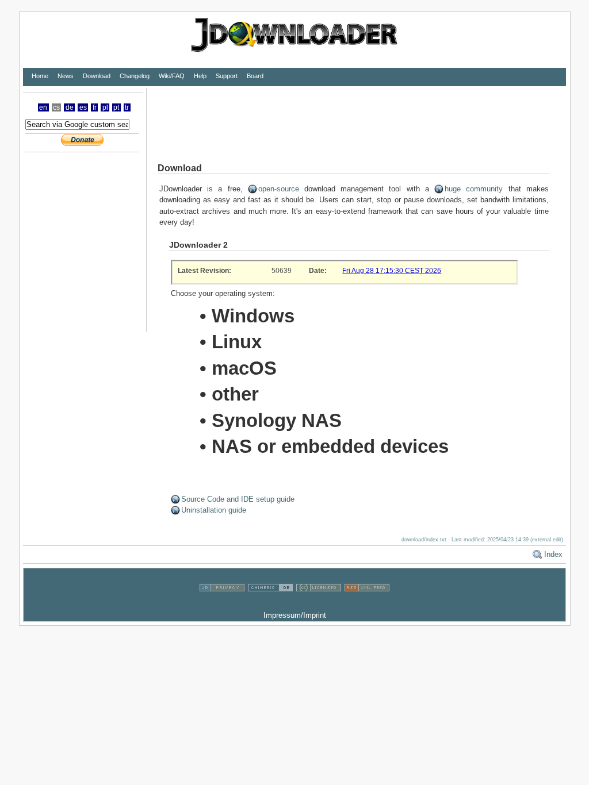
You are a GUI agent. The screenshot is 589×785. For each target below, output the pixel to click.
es (83, 107)
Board (255, 75)
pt (116, 107)
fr (95, 107)
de (70, 107)
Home (40, 75)
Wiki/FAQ (172, 75)
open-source (278, 188)
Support (227, 75)
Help (200, 75)
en (43, 107)
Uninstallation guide (213, 510)
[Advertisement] (356, 114)
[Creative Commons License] (319, 604)
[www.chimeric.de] (270, 604)
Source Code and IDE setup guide (237, 499)
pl (105, 107)
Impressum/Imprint (294, 615)
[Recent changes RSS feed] (367, 604)
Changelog (135, 75)
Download (96, 75)
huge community (474, 188)
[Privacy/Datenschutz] (222, 604)
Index (553, 554)
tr (127, 107)
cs (56, 107)
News (66, 75)
